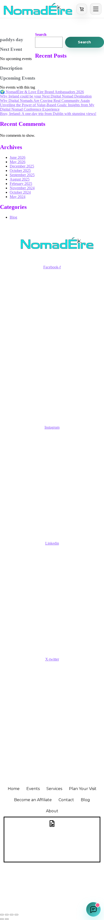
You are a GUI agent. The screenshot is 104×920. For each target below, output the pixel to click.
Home (14, 788)
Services (54, 788)
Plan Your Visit (83, 788)
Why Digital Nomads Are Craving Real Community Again (45, 101)
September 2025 (22, 175)
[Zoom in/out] (2, 914)
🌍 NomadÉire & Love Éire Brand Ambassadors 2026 (42, 92)
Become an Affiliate (33, 800)
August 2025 (20, 179)
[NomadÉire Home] (38, 9)
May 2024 (17, 197)
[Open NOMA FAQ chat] (93, 909)
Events (33, 788)
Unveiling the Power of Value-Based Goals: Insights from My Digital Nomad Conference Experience (47, 107)
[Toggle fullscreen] (7, 914)
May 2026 (17, 162)
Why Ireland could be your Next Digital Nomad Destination (46, 96)
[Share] (12, 914)
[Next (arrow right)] (7, 919)
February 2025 (21, 184)
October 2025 (20, 170)
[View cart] (81, 9)
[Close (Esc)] (16, 914)
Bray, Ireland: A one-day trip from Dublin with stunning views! (48, 114)
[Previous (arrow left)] (2, 919)
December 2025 (22, 166)
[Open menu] (96, 9)
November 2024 (22, 188)
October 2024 (20, 192)
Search (40, 34)
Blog (13, 217)
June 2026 (17, 157)
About (52, 811)
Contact (66, 800)
